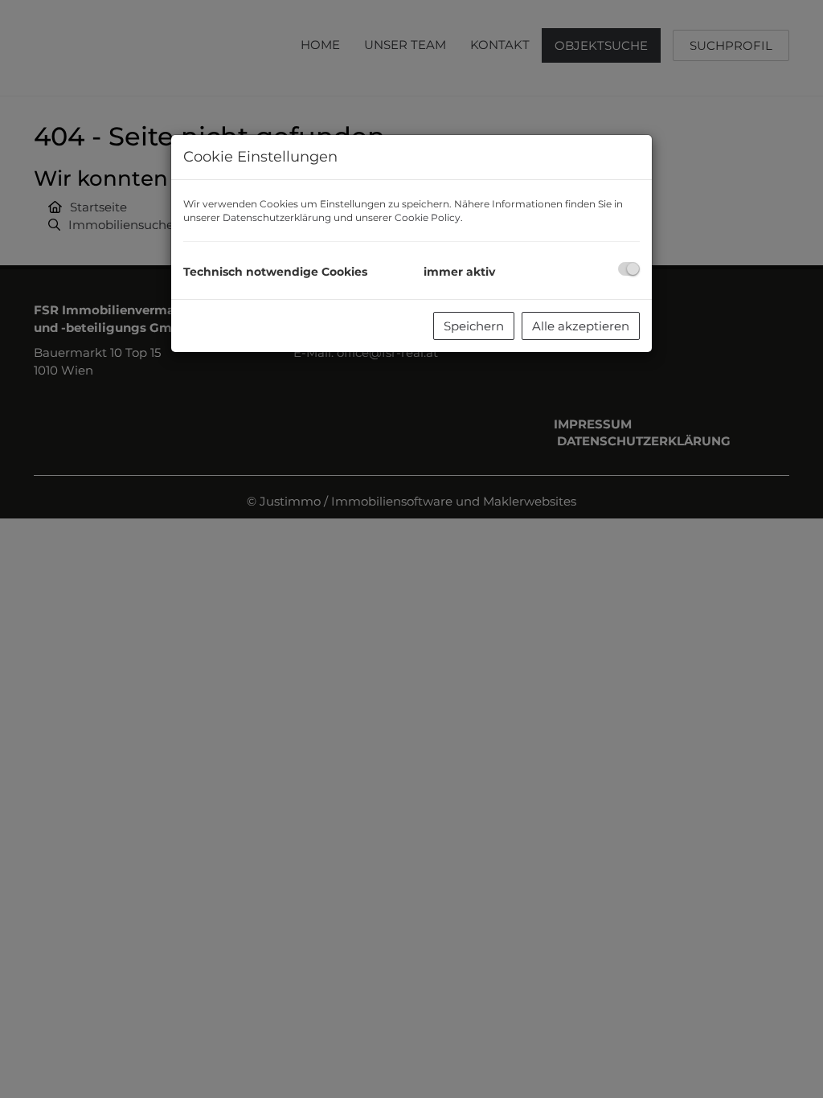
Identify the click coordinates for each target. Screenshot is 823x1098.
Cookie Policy (428, 217)
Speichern (474, 326)
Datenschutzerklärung (277, 217)
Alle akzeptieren (580, 326)
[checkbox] (629, 269)
